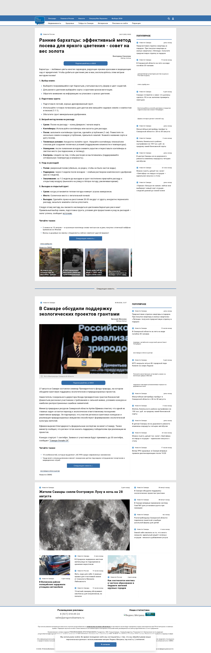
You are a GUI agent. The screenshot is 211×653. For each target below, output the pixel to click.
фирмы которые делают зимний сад (151, 118)
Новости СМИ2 (45, 247)
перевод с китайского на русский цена (147, 342)
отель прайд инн (46, 244)
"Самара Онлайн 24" (59, 440)
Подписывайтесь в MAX (85, 63)
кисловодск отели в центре (50, 471)
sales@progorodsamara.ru (69, 617)
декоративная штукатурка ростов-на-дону (152, 74)
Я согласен (105, 644)
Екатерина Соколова (122, 56)
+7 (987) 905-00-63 (82, 634)
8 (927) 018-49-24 (70, 614)
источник (67, 213)
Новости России (49, 34)
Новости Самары (145, 42)
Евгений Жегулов (118, 319)
